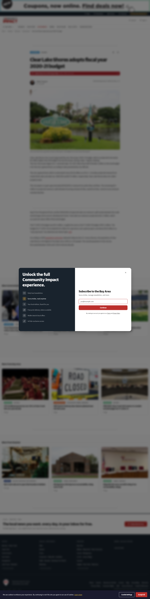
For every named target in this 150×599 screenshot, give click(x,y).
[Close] (126, 272)
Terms (109, 313)
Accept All (141, 595)
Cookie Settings (126, 595)
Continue (103, 308)
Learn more (78, 595)
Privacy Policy (116, 313)
